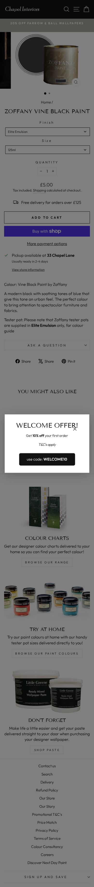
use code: (47, 459)
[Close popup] (75, 429)
